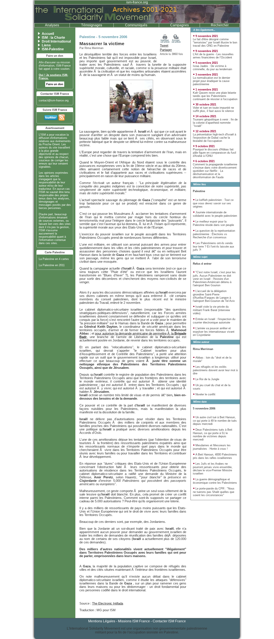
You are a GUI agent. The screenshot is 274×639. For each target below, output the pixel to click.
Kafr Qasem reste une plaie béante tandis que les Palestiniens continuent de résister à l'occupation (215, 96)
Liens (46, 45)
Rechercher (220, 25)
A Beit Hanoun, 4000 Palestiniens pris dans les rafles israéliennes (215, 456)
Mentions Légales (101, 621)
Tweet (164, 45)
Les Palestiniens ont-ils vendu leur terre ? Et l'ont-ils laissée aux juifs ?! (213, 246)
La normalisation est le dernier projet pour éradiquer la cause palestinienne (211, 81)
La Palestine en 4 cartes (54, 259)
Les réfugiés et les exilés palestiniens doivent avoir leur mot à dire (215, 370)
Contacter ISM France (169, 621)
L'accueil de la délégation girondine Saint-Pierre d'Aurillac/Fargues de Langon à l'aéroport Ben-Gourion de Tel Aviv (214, 295)
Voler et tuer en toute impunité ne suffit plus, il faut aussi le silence (213, 109)
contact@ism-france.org (53, 100)
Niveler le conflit (205, 394)
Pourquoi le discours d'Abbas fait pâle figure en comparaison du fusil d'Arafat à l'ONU (214, 152)
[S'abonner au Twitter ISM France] (50, 116)
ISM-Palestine (53, 49)
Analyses (52, 25)
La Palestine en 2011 (52, 265)
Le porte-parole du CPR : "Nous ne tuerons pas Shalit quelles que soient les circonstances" (213, 492)
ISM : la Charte (53, 37)
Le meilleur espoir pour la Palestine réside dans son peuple (213, 223)
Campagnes (179, 25)
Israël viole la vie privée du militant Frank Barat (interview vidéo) (211, 310)
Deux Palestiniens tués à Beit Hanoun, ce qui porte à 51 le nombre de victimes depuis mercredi (212, 434)
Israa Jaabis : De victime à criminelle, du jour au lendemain (212, 67)
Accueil (48, 34)
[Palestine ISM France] (137, 22)
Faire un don (54, 84)
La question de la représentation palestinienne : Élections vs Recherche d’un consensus (214, 234)
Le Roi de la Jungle (207, 379)
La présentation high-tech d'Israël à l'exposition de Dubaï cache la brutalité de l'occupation (214, 137)
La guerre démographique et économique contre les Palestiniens (215, 481)
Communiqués (136, 25)
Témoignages (91, 25)
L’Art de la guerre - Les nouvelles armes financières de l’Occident (213, 56)
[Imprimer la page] (165, 41)
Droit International (56, 41)
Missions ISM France (134, 621)
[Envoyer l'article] (176, 41)
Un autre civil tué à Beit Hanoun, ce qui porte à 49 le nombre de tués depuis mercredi (215, 421)
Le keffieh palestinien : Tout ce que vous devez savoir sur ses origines (213, 203)
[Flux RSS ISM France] (61, 116)
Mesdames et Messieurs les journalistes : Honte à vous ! (212, 447)
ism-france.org (137, 2)
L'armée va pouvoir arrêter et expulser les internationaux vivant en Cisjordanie (213, 332)
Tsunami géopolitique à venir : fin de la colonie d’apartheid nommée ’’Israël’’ (215, 123)
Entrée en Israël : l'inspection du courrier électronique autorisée (214, 320)
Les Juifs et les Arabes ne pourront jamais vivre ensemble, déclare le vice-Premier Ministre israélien (212, 468)
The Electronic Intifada (107, 603)
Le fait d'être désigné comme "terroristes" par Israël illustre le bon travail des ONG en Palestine (215, 42)
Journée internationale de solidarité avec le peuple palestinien (215, 214)
